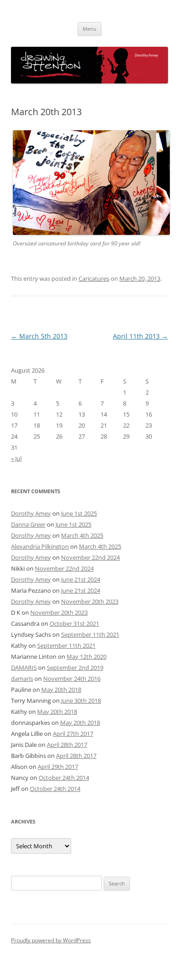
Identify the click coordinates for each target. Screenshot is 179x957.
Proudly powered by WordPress (51, 940)
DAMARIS (24, 667)
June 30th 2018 (81, 700)
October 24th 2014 (64, 777)
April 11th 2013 (140, 336)
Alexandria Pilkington (40, 546)
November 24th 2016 (72, 678)
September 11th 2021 (90, 634)
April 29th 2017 (58, 766)
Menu (89, 28)
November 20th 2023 (89, 601)
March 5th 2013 (39, 336)
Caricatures (93, 278)
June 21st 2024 (80, 579)
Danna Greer (28, 524)
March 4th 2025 (82, 535)
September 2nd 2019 (75, 667)
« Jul (16, 458)
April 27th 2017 (73, 733)
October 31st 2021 (74, 623)
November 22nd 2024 (90, 557)
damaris (22, 678)
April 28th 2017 (67, 744)
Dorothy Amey (31, 513)
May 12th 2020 (86, 656)
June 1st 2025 (79, 513)
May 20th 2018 (61, 689)
